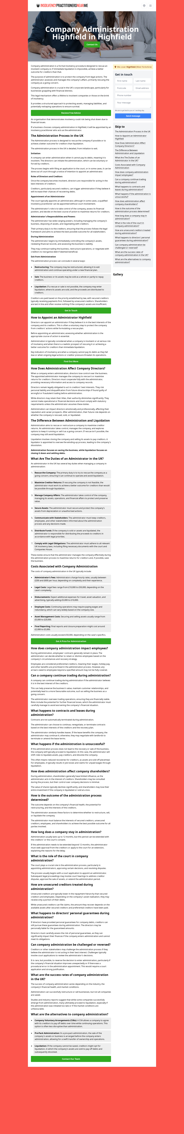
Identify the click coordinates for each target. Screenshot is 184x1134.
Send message (133, 116)
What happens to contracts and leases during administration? (130, 188)
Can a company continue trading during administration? (130, 181)
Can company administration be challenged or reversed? (130, 246)
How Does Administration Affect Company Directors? (130, 144)
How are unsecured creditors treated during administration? (132, 232)
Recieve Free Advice (71, 113)
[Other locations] (144, 5)
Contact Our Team (71, 1059)
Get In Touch (71, 310)
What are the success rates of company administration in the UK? (131, 253)
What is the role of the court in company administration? (129, 224)
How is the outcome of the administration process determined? (132, 210)
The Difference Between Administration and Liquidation (129, 152)
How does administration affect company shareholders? (130, 203)
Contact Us (92, 44)
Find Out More (71, 361)
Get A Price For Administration (71, 641)
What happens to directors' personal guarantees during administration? (132, 239)
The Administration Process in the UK (132, 131)
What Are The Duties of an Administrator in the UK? (127, 159)
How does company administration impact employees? (131, 173)
